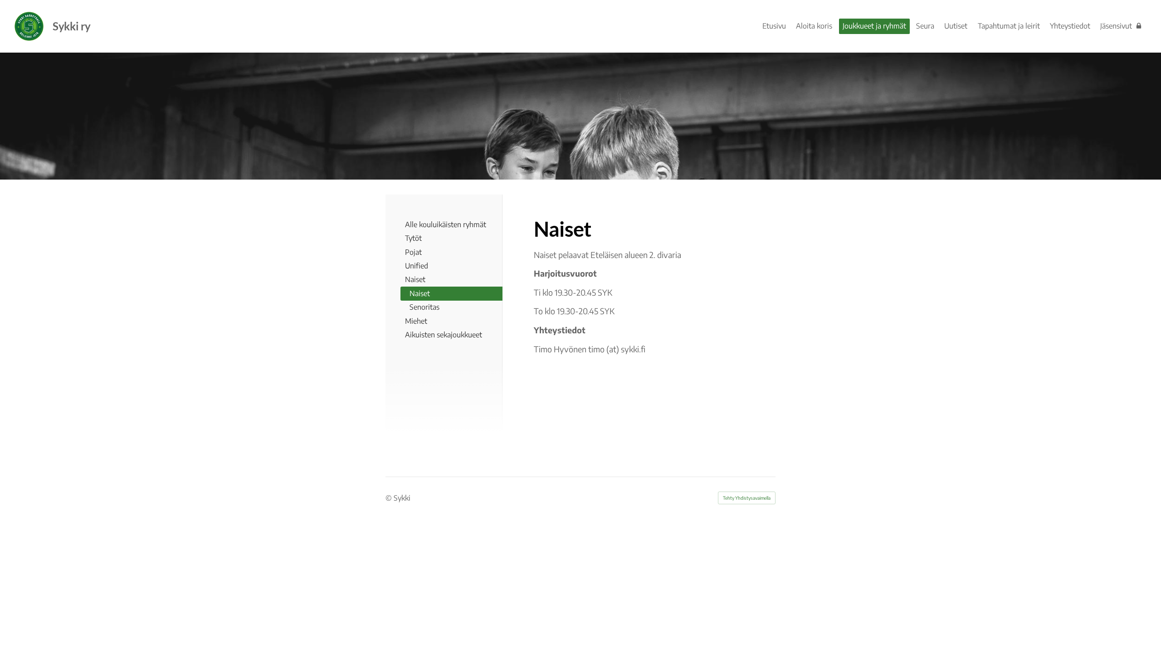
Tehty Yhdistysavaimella (747, 498)
